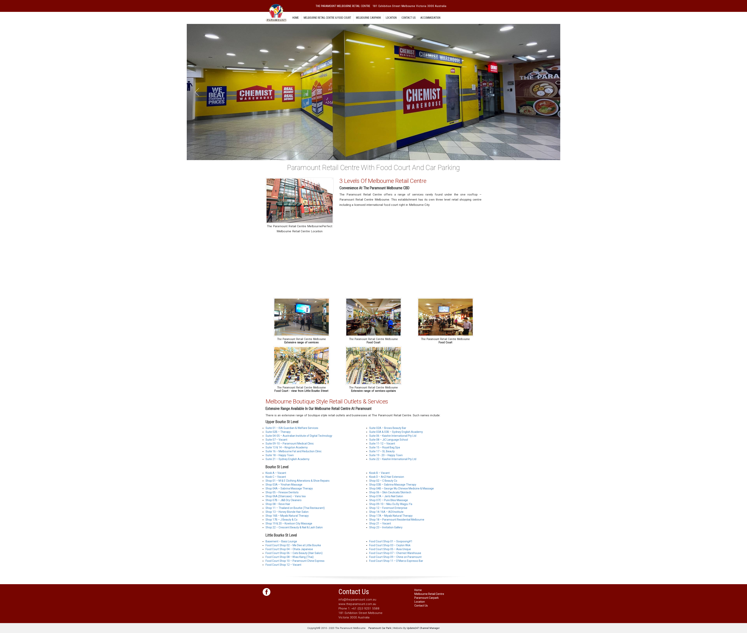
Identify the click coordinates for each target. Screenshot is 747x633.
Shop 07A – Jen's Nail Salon (386, 496)
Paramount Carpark (426, 597)
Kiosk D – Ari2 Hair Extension (386, 476)
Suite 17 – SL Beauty (382, 451)
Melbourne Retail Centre (429, 593)
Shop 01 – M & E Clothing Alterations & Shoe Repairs (298, 480)
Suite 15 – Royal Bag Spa (384, 447)
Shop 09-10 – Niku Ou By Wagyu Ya (390, 504)
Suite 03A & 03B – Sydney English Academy (396, 431)
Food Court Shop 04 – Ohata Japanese (289, 549)
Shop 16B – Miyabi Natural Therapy (287, 515)
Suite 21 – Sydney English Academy (287, 459)
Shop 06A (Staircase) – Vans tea (286, 496)
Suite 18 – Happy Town (280, 455)
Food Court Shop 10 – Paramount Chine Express (295, 560)
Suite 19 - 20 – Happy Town (386, 455)
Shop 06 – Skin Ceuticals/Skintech (390, 492)
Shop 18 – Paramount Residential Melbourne (396, 519)
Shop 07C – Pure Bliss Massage (388, 500)
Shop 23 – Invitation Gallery (385, 527)
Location (391, 17)
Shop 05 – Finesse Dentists (282, 492)
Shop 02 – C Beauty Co (383, 480)
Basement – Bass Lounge (281, 541)
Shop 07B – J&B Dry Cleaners (284, 500)
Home (295, 17)
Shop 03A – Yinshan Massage (284, 484)
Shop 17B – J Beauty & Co (281, 519)
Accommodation (430, 17)
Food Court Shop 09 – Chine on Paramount (395, 556)
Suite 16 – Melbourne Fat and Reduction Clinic (294, 451)
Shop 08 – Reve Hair (278, 504)
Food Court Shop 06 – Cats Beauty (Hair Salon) (294, 553)
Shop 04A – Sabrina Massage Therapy (289, 488)
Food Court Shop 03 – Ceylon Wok (389, 545)
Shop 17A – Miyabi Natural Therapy (391, 515)
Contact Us (409, 17)
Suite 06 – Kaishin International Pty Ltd (392, 435)
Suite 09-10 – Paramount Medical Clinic (290, 443)
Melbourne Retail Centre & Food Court (327, 17)
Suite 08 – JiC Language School (388, 439)
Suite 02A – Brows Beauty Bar (387, 428)
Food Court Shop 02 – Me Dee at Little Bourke (293, 545)
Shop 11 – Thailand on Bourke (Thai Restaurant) (295, 507)
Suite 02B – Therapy (278, 431)
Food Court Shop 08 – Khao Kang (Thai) (290, 556)
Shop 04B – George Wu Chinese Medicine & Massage (401, 488)
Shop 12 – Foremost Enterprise (388, 507)
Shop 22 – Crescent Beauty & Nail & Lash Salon (294, 527)
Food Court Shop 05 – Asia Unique (390, 549)
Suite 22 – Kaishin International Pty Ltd (392, 459)
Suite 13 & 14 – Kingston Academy (287, 447)
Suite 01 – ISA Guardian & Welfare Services (292, 428)
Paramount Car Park (379, 628)
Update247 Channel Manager (423, 628)
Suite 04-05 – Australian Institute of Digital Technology (299, 435)
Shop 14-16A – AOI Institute (386, 511)
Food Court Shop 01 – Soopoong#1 (390, 541)
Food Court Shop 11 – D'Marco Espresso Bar (396, 560)
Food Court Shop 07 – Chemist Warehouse (395, 553)
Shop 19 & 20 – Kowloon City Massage (289, 523)
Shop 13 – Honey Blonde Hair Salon (287, 511)
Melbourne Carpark (368, 17)
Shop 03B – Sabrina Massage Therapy (392, 484)
